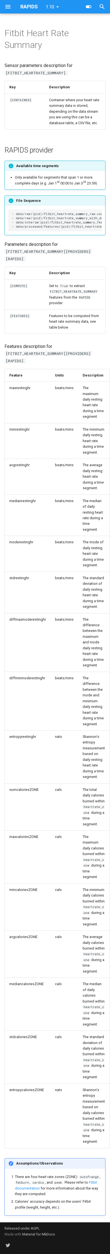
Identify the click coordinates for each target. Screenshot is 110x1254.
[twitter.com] (7, 1245)
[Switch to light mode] (88, 6)
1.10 (50, 7)
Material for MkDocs (38, 1234)
